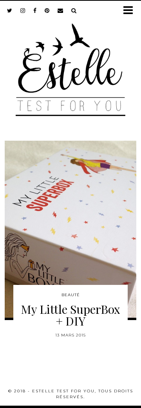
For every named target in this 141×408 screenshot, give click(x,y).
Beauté (70, 294)
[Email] (60, 10)
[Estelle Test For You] (70, 65)
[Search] (74, 10)
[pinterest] (47, 10)
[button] (130, 11)
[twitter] (10, 10)
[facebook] (35, 10)
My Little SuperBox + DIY (70, 315)
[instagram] (22, 10)
